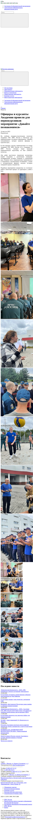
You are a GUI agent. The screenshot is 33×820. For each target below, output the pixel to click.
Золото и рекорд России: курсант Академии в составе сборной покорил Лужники (14, 736)
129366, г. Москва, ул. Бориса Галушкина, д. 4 (14, 763)
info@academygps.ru (19, 765)
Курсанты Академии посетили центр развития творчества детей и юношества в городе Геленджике (16, 725)
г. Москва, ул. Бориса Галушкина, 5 (18, 774)
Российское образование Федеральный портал (18, 804)
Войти (6, 807)
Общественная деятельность (12, 94)
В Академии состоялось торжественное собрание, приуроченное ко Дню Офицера (16, 695)
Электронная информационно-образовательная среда (13, 8)
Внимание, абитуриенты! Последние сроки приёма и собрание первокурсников (16, 705)
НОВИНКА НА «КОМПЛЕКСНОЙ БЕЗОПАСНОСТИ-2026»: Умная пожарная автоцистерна (14, 731)
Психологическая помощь (12, 789)
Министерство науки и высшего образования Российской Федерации (18, 801)
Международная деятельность (13, 97)
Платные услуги (9, 96)
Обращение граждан (10, 787)
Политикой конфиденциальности (15, 817)
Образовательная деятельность (13, 91)
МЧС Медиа (8, 806)
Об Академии (8, 88)
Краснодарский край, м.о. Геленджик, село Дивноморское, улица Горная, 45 (13, 783)
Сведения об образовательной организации (17, 6)
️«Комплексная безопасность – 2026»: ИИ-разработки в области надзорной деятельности (15, 690)
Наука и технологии (10, 92)
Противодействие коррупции (13, 792)
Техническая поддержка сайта (13, 793)
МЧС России (8, 799)
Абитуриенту (8, 89)
